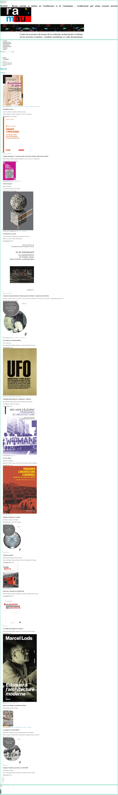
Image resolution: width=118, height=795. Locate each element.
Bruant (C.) (13, 337)
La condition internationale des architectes (13, 628)
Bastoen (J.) (13, 181)
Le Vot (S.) (10, 514)
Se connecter (5, 786)
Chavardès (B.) (6, 552)
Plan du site (11, 786)
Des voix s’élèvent (7, 458)
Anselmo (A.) (5, 396)
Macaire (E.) (38, 106)
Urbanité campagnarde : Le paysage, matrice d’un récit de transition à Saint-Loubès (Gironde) (25, 156)
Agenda (4, 49)
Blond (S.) (13, 727)
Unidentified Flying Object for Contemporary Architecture (17, 399)
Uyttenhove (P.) (15, 702)
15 (3, 778)
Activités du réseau (7, 42)
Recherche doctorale (7, 46)
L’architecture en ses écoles (9, 234)
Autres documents (14, 161)
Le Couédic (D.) (24, 231)
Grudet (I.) (27, 106)
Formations (5, 48)
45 (3, 781)
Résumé (4, 57)
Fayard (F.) (10, 293)
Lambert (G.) (23, 337)
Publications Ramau (7, 43)
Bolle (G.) (13, 588)
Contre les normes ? (8, 184)
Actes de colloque (13, 116)
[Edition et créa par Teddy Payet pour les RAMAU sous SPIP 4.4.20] (0, 793)
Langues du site (3, 1)
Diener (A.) (18, 231)
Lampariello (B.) (18, 396)
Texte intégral (6, 59)
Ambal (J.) (5, 153)
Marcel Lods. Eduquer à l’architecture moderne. (14, 705)
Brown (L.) (5, 626)
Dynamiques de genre (8, 109)
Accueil (4, 61)
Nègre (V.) (25, 727)
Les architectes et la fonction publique (12, 340)
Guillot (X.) (10, 153)
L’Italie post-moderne (8, 555)
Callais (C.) (18, 337)
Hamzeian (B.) (12, 396)
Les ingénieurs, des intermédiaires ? (11, 730)
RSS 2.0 (15, 786)
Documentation (6, 45)
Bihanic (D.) (9, 702)
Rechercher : (2, 51)
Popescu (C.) (18, 181)
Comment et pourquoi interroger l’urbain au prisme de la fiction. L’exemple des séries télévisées (26, 296)
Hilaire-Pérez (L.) (18, 727)
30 (3, 779)
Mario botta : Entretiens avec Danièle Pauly (13, 591)
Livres (12, 241)
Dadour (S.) (22, 106)
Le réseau (5, 41)
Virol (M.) (29, 727)
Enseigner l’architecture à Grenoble (11, 517)
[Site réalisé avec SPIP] (1, 786)
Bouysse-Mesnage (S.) (15, 106)
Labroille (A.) (32, 106)
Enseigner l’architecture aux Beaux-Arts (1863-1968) (15, 768)
